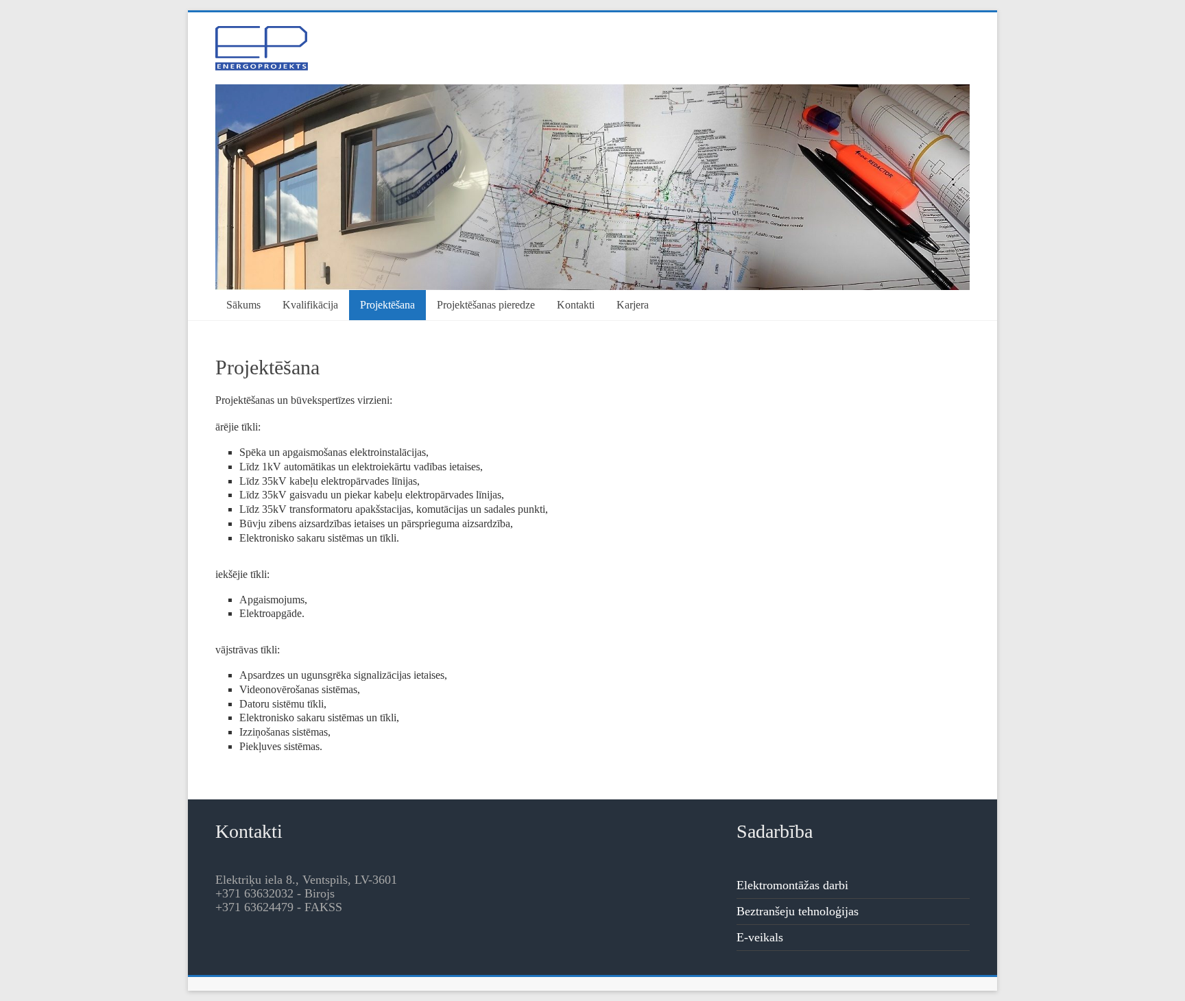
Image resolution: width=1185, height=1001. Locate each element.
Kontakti (576, 305)
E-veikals (760, 937)
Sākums (243, 305)
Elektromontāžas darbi (792, 885)
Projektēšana (387, 305)
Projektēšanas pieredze (486, 305)
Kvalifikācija (310, 305)
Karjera (633, 305)
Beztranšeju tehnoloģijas (798, 911)
